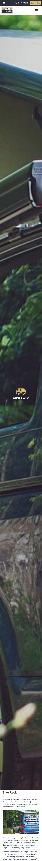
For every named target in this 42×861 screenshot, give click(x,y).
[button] (4, 3)
